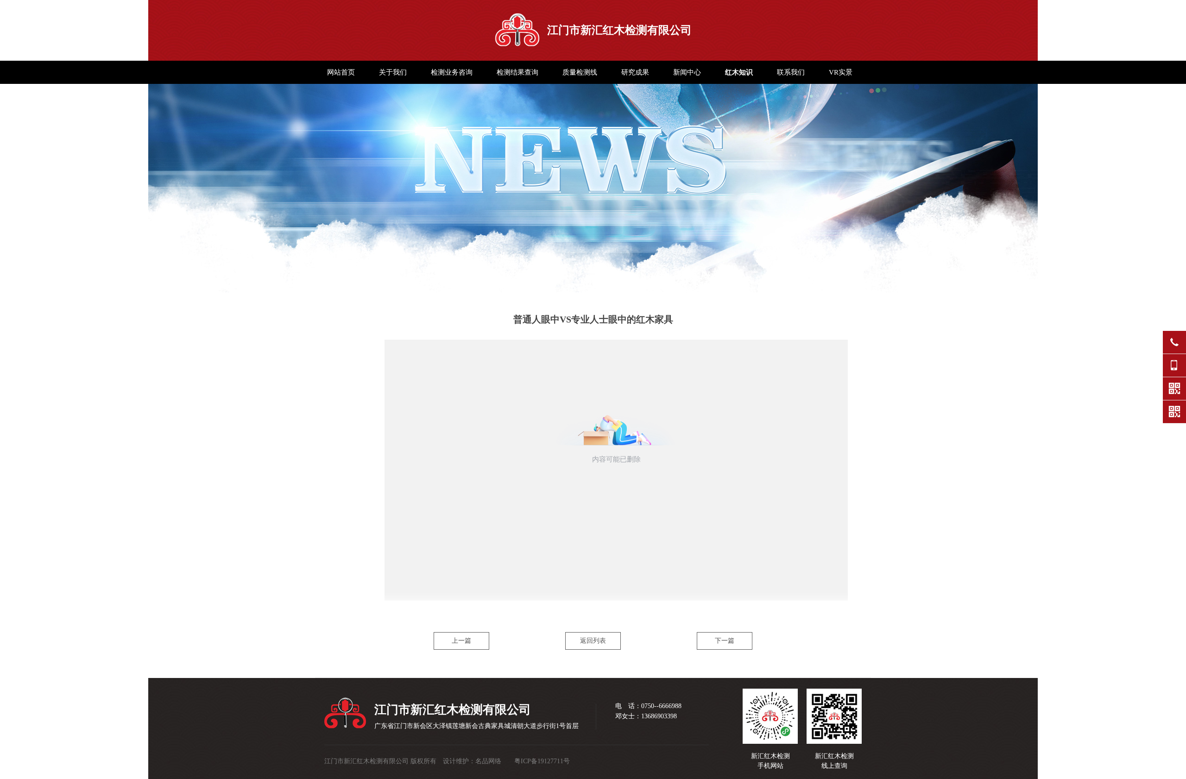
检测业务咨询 (452, 72)
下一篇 (724, 640)
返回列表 (593, 640)
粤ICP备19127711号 (542, 761)
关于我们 (393, 72)
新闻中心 (687, 72)
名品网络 (488, 761)
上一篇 (461, 640)
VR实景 (840, 72)
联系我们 (791, 72)
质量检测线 (579, 72)
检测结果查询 (517, 72)
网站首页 (341, 72)
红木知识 (739, 72)
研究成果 (635, 72)
